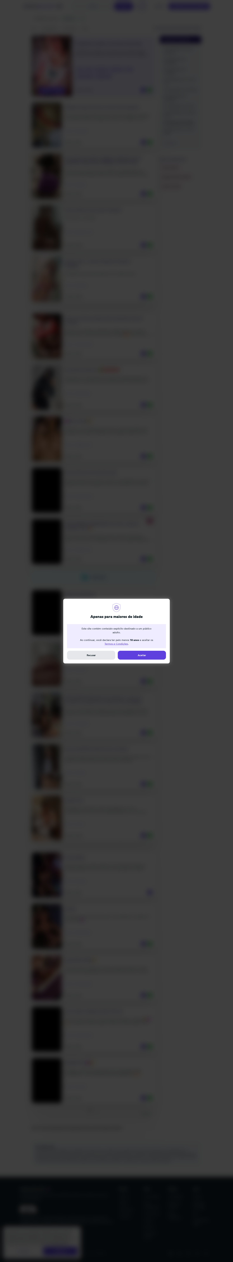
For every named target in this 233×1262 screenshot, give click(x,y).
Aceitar (142, 655)
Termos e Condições (116, 643)
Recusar (91, 655)
